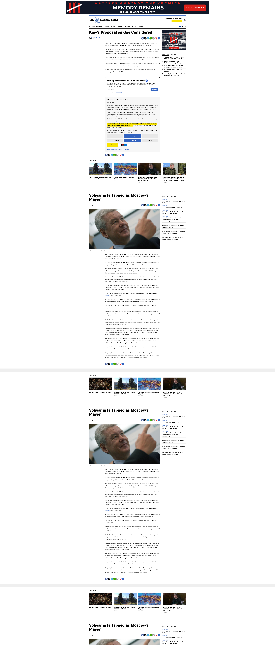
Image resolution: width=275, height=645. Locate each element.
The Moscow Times (95, 37)
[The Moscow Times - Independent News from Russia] (103, 20)
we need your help (112, 121)
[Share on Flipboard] (156, 38)
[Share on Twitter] (145, 38)
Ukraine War (99, 26)
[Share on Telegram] (148, 38)
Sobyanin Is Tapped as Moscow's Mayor (118, 197)
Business (113, 26)
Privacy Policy (119, 92)
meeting (107, 295)
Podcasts (134, 26)
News (93, 26)
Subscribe (154, 89)
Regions (107, 26)
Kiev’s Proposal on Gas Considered (120, 32)
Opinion (120, 26)
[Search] (185, 26)
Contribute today (176, 21)
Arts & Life (127, 26)
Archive (141, 26)
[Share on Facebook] (142, 38)
